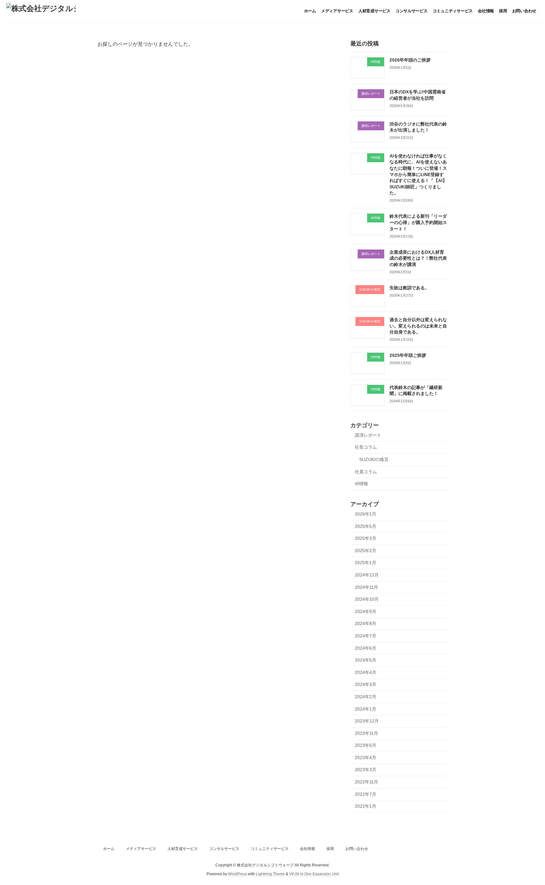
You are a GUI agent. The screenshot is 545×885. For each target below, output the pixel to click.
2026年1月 (365, 513)
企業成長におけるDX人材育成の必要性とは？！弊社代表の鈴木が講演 (418, 258)
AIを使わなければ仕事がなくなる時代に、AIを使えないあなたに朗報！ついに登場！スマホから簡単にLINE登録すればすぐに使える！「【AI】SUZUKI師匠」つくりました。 (418, 174)
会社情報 (307, 849)
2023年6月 (365, 745)
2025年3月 (365, 538)
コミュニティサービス (270, 849)
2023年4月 (365, 757)
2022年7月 (365, 794)
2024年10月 (367, 599)
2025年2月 (365, 550)
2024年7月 (365, 635)
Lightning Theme (270, 874)
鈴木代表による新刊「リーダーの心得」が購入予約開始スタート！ (418, 222)
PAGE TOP (526, 852)
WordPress (237, 874)
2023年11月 (366, 733)
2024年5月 (365, 660)
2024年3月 (365, 684)
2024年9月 (365, 611)
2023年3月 (365, 769)
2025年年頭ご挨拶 (408, 355)
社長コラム (366, 447)
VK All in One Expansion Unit (314, 874)
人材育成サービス (182, 849)
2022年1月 (365, 806)
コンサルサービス (224, 849)
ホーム (108, 849)
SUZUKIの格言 (374, 459)
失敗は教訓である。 (409, 287)
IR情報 (361, 483)
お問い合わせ (356, 849)
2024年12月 (367, 574)
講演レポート (368, 435)
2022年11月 (366, 781)
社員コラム (366, 471)
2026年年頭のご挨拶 (410, 59)
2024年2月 (365, 696)
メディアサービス (141, 849)
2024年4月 (365, 672)
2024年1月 (365, 708)
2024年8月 (365, 623)
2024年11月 (366, 587)
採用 (330, 849)
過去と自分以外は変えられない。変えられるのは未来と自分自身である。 (418, 325)
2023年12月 (367, 720)
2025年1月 (365, 562)
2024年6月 (365, 648)
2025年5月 (365, 526)
